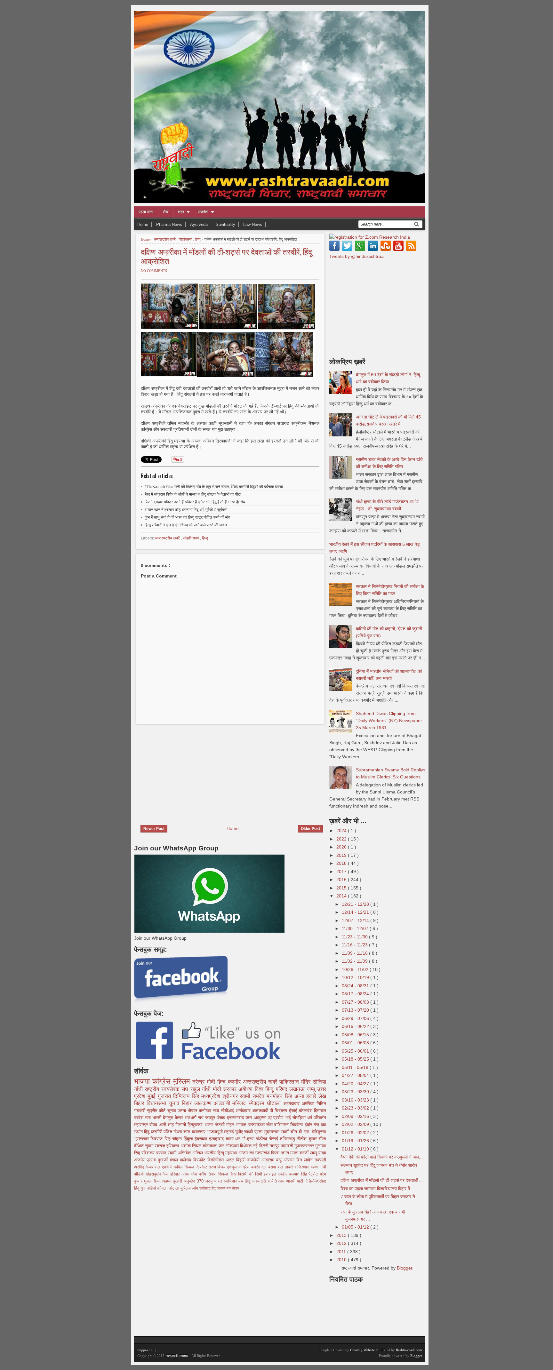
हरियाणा (173, 1145)
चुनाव (172, 1110)
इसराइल (271, 1174)
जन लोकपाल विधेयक (236, 1145)
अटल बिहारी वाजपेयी (243, 1159)
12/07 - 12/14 (356, 920)
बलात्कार (199, 1131)
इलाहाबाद (217, 1138)
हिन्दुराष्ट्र (196, 1124)
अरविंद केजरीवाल (148, 1167)
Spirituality (225, 224)
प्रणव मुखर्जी (158, 1159)
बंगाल (175, 1159)
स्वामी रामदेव (253, 1096)
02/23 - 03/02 (356, 1108)
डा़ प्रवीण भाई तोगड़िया (287, 1117)
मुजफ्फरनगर (304, 1145)
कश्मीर (235, 1082)
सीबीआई (228, 1110)
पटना (183, 1110)
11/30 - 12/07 (356, 928)
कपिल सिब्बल (185, 1167)
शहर (181, 212)
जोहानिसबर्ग (186, 239)
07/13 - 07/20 (356, 1010)
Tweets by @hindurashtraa (356, 256)
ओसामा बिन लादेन (299, 1159)
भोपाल (193, 1110)
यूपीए (239, 1131)
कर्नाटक (206, 1110)
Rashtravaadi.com (409, 1350)
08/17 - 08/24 (356, 993)
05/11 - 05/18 (356, 1067)
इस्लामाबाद (236, 1117)
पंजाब (222, 1117)
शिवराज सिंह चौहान (166, 1138)
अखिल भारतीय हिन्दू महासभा (215, 1152)
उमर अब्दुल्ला (256, 1117)
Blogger (404, 1267)
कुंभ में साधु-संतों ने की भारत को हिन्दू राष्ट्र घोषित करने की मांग (187, 517)
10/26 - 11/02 (356, 969)
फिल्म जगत (280, 1152)
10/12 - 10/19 (356, 977)
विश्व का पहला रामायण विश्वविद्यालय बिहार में (375, 1188)
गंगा (317, 1124)
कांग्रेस (162, 1081)
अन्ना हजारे (306, 1096)
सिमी (259, 1174)
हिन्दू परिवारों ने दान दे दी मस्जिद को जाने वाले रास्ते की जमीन (186, 525)
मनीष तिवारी (208, 1174)
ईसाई (294, 1110)
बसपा (272, 1167)
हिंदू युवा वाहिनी (145, 1188)
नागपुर (275, 1145)
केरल (179, 1117)
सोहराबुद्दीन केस (157, 1174)
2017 (342, 871)
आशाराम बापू (272, 1159)
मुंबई (153, 1096)
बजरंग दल (259, 1167)
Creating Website (362, 1350)
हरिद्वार (175, 1174)
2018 (342, 863)
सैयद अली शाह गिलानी (168, 1124)
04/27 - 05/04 (356, 1075)
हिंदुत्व (189, 1138)
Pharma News (169, 224)
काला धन (234, 1138)
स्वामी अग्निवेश (180, 1152)
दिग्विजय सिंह (187, 1096)
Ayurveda (199, 224)
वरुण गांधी (318, 1167)
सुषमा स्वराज (155, 1145)
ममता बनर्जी (300, 1152)
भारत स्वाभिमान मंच (229, 1181)
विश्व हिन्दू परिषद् (272, 1089)
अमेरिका (309, 1103)
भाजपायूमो (215, 1131)
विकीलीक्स (216, 1159)
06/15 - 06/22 (356, 1026)
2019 (342, 855)
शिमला (223, 1174)
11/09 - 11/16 (355, 953)
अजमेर (140, 1159)
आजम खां (246, 1152)
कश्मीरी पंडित (162, 1131)
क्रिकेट (202, 1167)
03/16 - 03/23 (356, 1100)
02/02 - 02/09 (356, 1124)
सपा (216, 1110)
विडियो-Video (315, 1181)
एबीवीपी (168, 1167)
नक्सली (320, 1159)
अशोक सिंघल (191, 1145)
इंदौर (309, 1124)
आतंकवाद (244, 1110)
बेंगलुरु (169, 1117)
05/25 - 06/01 (356, 1051)
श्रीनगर (231, 1096)
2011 (341, 1251)
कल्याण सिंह (299, 1174)
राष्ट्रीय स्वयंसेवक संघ (167, 1089)
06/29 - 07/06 (356, 1018)
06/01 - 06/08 (356, 1042)
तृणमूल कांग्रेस (239, 1167)
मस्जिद (240, 1103)
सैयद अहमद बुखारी (168, 1181)
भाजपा (143, 1081)
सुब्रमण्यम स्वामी (277, 1131)
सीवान (235, 1188)
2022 (342, 838)
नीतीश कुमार (307, 1138)
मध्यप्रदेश (211, 1096)
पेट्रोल (314, 1174)
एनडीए (283, 1174)
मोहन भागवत (237, 1124)
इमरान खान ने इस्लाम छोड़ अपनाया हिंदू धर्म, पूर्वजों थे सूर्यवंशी (186, 509)
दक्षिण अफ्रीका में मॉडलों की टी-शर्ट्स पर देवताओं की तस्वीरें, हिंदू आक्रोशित (226, 256)
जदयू (209, 1181)
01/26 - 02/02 (356, 1132)
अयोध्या (246, 1089)
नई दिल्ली (261, 1145)
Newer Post (153, 828)
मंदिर (307, 1082)
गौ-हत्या (249, 1138)
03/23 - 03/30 (356, 1091)
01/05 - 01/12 (356, 1227)
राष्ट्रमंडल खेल (261, 1124)
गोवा (195, 1174)
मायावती (287, 1145)
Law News (252, 224)
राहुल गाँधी (201, 1089)
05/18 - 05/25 (356, 1059)
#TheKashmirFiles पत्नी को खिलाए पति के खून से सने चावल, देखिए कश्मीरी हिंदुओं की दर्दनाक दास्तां (214, 486)
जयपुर (211, 1117)
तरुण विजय (218, 1167)
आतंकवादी (261, 1110)
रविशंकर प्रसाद (154, 1152)
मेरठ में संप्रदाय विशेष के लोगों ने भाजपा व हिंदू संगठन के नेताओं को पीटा (193, 494)
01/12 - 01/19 (356, 1148)
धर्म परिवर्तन (316, 1117)
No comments (154, 271)
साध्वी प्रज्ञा (253, 1131)
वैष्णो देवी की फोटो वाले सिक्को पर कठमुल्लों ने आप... (382, 1156)
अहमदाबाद (292, 1103)
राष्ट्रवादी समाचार (177, 1356)
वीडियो (139, 1174)
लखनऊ (298, 1089)
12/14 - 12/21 (356, 912)
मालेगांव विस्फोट (193, 1159)
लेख (165, 212)
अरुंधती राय (194, 1117)
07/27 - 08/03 (356, 1002)
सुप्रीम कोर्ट (157, 1110)
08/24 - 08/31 (356, 985)
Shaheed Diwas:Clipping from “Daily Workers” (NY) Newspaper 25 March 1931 (389, 720)
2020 (342, 846)
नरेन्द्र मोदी (204, 1082)
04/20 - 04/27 (356, 1083)
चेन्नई (274, 1138)
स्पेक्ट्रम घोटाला (265, 1103)
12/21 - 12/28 (356, 904)
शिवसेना (297, 1124)
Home (142, 224)
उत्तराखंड (263, 1152)
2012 (342, 1243)
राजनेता (203, 212)
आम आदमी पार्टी (291, 1181)
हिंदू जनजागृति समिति (261, 1181)
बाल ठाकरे (286, 1167)
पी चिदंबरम (279, 1110)
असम (186, 1174)
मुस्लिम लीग (189, 1188)
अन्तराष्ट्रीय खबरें (165, 239)
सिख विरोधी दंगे (242, 1174)
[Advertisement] (188, 770)
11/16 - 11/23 (355, 944)
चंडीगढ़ (262, 1138)
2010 (342, 1259)
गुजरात (165, 1096)
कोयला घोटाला (168, 1188)
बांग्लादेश (306, 1110)
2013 (342, 1235)
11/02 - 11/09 (355, 961)
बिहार (188, 1103)
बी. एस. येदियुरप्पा (312, 1131)
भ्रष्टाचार (142, 1138)
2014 (342, 895)
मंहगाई (229, 1131)
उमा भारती (154, 1117)
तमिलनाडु (288, 1138)
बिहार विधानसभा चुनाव (158, 1103)
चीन (294, 1131)
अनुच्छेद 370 (194, 1181)
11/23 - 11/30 (355, 936)
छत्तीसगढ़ (205, 1188)
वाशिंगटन (282, 1124)
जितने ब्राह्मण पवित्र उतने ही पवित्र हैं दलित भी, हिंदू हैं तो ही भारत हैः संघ (195, 502)
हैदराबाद (202, 1138)
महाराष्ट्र (141, 1124)
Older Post (310, 828)
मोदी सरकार (226, 1089)
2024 (342, 830)
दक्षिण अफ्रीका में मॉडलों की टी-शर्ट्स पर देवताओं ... (382, 1180)
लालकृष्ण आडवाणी (213, 1103)
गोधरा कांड (182, 1131)
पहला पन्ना (146, 212)
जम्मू (312, 1089)
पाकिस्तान (290, 1082)
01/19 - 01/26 (356, 1140)
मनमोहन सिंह (280, 1096)
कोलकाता (211, 1145)
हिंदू (147, 1131)
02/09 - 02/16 (356, 1116)
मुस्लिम (182, 1081)
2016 (342, 879)
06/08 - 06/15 (356, 1034)
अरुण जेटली (215, 1124)
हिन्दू (198, 239)
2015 (342, 887)
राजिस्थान (302, 1167)
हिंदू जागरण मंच (222, 1188)
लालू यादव (318, 1152)
